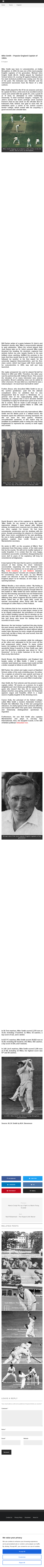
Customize (22, 1557)
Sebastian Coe (22, 723)
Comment (5, 1408)
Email (4, 1438)
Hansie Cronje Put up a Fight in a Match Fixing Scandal (23, 1205)
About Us (35, 1517)
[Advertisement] (22, 30)
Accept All (22, 1551)
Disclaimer (28, 1517)
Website (26, 1438)
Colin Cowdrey (12, 571)
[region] (22, 1550)
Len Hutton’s (28, 571)
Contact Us (9, 1517)
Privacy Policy (18, 1517)
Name (4, 1429)
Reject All (22, 1562)
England (5, 61)
